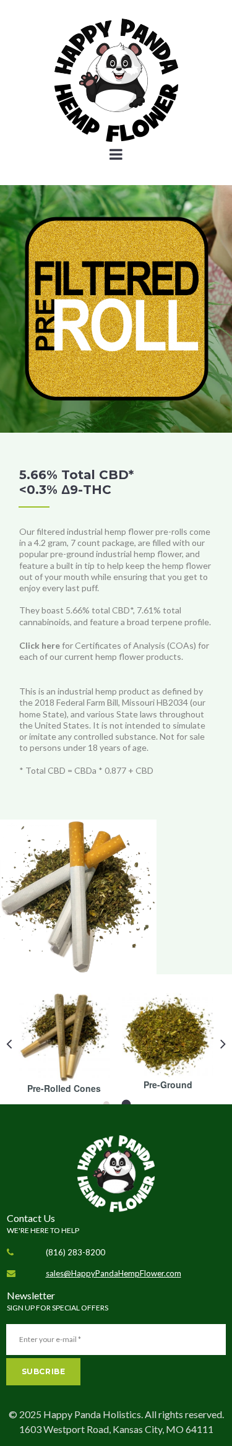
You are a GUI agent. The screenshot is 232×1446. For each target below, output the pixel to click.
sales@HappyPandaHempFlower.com (113, 1273)
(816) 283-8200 (75, 1252)
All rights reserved (183, 1414)
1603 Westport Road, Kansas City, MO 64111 (116, 1429)
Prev (9, 1043)
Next (223, 1043)
